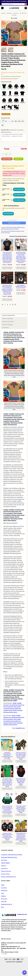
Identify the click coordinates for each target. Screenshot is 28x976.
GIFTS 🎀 (3, 901)
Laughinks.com (22, 914)
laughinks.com (20, 728)
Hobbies (3, 896)
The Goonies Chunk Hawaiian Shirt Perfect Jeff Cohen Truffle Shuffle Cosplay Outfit (21, 808)
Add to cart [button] (21, 293)
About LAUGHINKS (7, 324)
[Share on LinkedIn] (15, 304)
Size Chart (4, 860)
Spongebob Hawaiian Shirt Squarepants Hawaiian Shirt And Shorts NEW (7, 755)
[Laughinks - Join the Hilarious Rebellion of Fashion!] (14, 8)
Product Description (8, 315)
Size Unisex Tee (5, 118)
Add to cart (7, 159)
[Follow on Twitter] (4, 954)
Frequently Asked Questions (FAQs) (11, 854)
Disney (22, 227)
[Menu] (2, 8)
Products (9, 13)
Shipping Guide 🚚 (6, 904)
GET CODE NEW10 (8, 213)
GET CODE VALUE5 (19, 189)
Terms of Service (6, 871)
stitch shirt (7, 232)
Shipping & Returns (8, 321)
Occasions (4, 899)
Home (3, 13)
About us (3, 865)
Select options (7, 267)
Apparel (15, 13)
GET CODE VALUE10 (19, 194)
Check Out (18, 159)
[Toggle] (26, 885)
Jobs (2, 893)
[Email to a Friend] (10, 304)
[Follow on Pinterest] (6, 954)
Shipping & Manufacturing (9, 857)
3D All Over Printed (11, 227)
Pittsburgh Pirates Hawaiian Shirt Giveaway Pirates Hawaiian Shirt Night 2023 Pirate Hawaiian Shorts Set (21, 836)
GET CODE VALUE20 (19, 200)
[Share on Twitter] (7, 304)
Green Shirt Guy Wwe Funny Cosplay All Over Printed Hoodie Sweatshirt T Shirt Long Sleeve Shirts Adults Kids (7, 782)
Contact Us (4, 868)
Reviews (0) (5, 327)
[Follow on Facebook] (2, 954)
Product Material (7, 318)
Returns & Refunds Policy (8, 876)
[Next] (24, 33)
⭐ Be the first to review (14, 223)
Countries (4, 888)
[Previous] (3, 33)
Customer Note (5, 130)
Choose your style (6, 81)
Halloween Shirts (5, 229)
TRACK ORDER (5, 863)
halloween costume (15, 231)
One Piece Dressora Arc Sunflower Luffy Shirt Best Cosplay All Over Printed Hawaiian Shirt (21, 755)
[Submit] (26, 4)
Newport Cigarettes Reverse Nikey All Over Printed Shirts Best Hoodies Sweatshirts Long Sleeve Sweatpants (7, 809)
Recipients (4, 890)
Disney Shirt (7, 231)
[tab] (14, 315)
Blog (2, 907)
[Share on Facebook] (5, 304)
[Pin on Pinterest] (13, 304)
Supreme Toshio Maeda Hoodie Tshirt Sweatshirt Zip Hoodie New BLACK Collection (7, 836)
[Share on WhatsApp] (2, 304)
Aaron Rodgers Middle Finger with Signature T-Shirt (21, 286)
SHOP (2, 885)
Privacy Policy (5, 874)
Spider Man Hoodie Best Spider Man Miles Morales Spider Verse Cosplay (21, 781)
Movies (12, 229)
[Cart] (26, 8)
